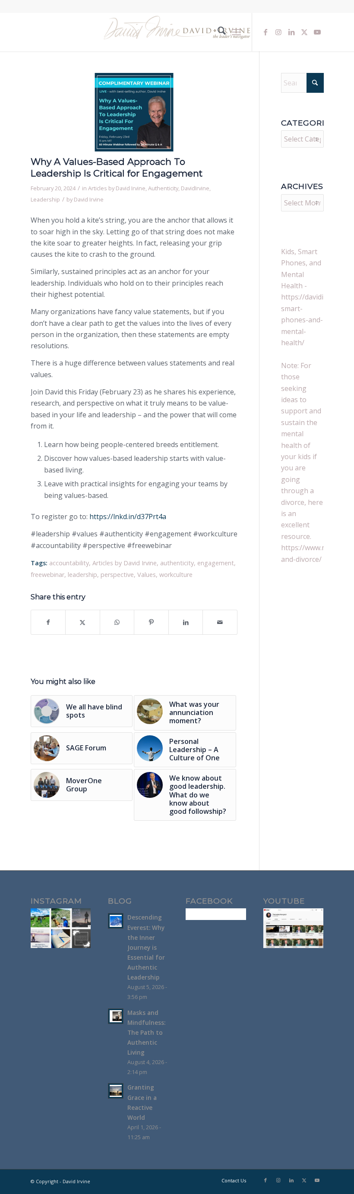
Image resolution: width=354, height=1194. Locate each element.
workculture (176, 574)
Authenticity (163, 188)
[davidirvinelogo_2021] (177, 32)
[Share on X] (83, 622)
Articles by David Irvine (116, 188)
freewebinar (47, 574)
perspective (117, 574)
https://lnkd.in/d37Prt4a (127, 516)
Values (146, 574)
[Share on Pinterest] (151, 622)
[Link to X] (304, 31)
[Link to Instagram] (278, 31)
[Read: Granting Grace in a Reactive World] (115, 1091)
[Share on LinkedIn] (186, 622)
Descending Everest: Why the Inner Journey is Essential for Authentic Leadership (146, 947)
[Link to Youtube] (317, 31)
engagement (215, 563)
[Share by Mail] (220, 622)
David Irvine (89, 199)
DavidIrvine (195, 188)
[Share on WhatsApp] (117, 622)
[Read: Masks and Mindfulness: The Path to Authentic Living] (115, 1016)
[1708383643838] (134, 112)
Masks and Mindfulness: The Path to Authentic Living (146, 1032)
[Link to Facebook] (265, 31)
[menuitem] (217, 32)
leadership (82, 574)
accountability (69, 563)
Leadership (45, 199)
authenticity (177, 563)
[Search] (217, 32)
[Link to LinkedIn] (291, 31)
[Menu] (236, 32)
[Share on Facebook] (48, 622)
